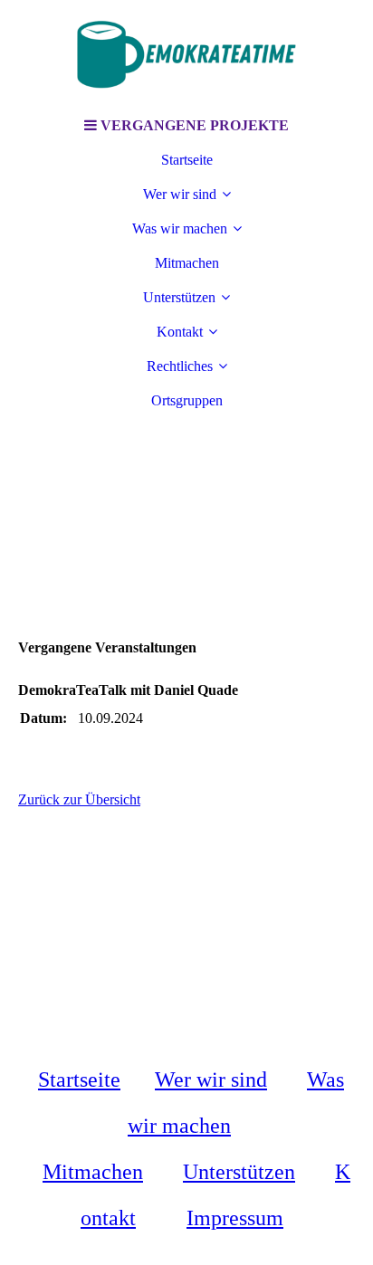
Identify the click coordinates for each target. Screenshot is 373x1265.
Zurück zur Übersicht (79, 799)
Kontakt (180, 331)
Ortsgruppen (187, 400)
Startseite (187, 159)
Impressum (234, 1218)
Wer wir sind (179, 194)
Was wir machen (179, 228)
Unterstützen (179, 297)
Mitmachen (187, 263)
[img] (186, 54)
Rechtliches (180, 366)
